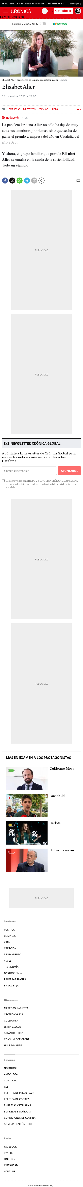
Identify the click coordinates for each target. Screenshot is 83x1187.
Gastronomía (13, 973)
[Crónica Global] (26, 11)
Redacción (13, 117)
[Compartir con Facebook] (5, 181)
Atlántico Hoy (13, 1033)
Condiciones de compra (19, 1117)
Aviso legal (11, 1074)
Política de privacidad (19, 1093)
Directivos (29, 109)
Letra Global (12, 1027)
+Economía (11, 967)
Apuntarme (69, 471)
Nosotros (10, 1068)
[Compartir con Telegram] (27, 181)
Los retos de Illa (56, 3)
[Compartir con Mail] (34, 181)
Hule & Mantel (13, 1045)
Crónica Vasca (13, 1014)
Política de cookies (17, 1099)
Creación (10, 948)
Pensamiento (12, 954)
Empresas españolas (17, 1111)
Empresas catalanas (17, 1105)
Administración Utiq (18, 1124)
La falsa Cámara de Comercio (30, 3)
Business (10, 936)
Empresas (14, 109)
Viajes (7, 960)
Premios (43, 109)
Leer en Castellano (12, 16)
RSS (6, 1086)
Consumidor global (17, 1039)
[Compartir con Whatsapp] (20, 181)
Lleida (54, 109)
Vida (7, 942)
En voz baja (11, 985)
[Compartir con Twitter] (12, 181)
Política (9, 929)
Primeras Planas (15, 979)
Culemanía (11, 1020)
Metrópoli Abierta (16, 1008)
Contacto (10, 1080)
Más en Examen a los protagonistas (38, 758)
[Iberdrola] (60, 24)
